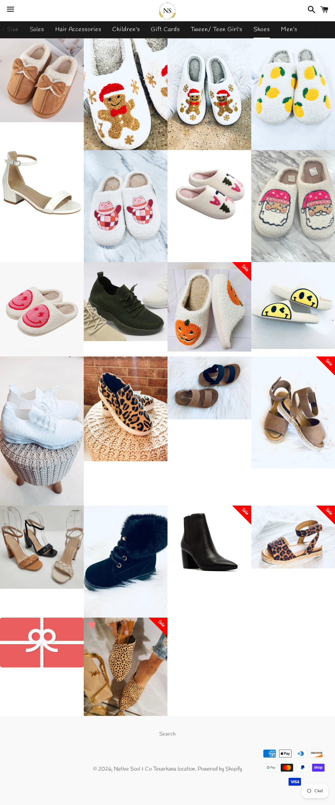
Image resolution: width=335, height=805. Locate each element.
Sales (37, 29)
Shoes (262, 29)
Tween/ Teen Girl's (216, 29)
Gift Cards (165, 29)
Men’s (289, 29)
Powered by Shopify (220, 769)
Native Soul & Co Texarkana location (154, 769)
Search (167, 734)
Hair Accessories (78, 29)
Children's (126, 29)
